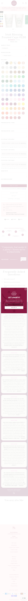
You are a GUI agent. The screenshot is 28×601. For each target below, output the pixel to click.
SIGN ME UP (14, 307)
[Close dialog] (26, 289)
